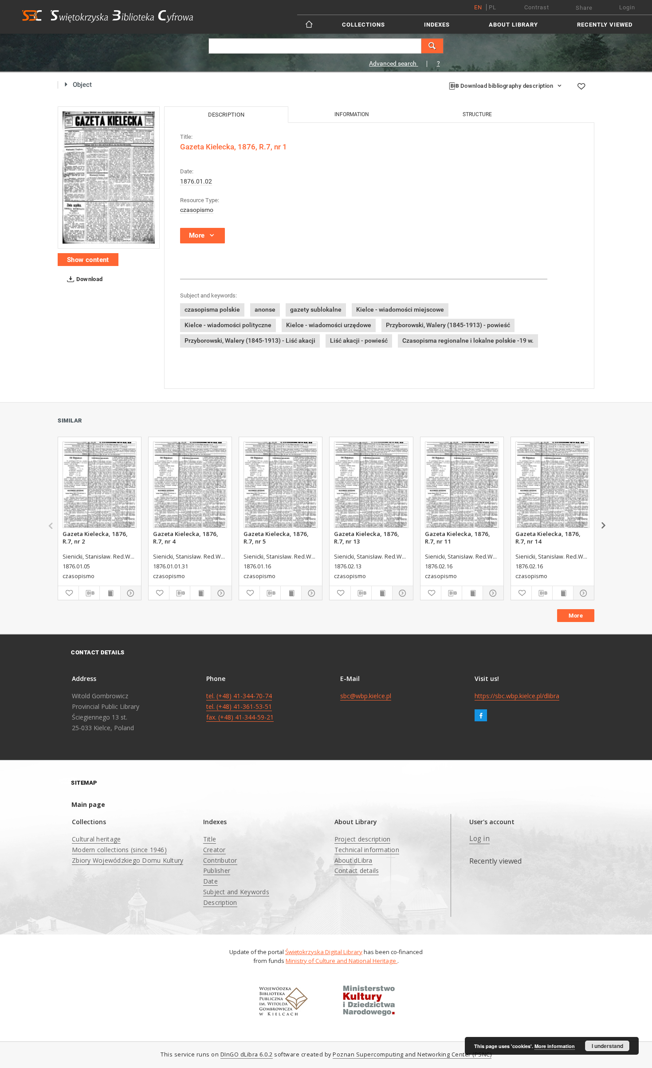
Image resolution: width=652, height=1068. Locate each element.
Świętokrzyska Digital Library (323, 952)
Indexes (437, 24)
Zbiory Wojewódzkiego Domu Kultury (127, 860)
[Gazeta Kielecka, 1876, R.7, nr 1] (109, 177)
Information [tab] (351, 114)
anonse (265, 309)
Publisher (216, 870)
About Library (513, 24)
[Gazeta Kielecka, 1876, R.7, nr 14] (552, 485)
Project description (362, 839)
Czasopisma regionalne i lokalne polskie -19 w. (468, 340)
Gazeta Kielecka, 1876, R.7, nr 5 (276, 537)
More (576, 615)
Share (584, 7)
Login (627, 7)
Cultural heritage (96, 839)
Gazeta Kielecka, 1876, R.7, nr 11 (457, 537)
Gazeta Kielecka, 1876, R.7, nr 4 (185, 537)
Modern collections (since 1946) (119, 849)
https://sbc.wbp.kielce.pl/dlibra (517, 696)
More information (554, 1046)
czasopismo (196, 209)
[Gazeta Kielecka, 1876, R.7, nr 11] (462, 485)
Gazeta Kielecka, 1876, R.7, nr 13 (366, 537)
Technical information (366, 849)
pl (492, 7)
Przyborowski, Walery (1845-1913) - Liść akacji (250, 340)
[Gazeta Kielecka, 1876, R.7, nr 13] (371, 485)
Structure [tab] (477, 114)
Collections (363, 24)
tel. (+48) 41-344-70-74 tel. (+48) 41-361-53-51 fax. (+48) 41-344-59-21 (240, 706)
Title (209, 839)
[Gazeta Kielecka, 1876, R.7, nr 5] (280, 485)
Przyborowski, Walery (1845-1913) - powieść (448, 325)
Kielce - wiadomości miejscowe (400, 309)
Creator (214, 849)
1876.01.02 (196, 181)
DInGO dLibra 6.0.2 (246, 1054)
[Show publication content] (110, 593)
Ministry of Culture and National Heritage (341, 961)
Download (89, 279)
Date (210, 881)
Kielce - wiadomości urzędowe (328, 325)
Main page (88, 804)
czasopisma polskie (212, 309)
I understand (607, 1046)
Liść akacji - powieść (359, 340)
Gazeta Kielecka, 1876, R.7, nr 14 (548, 537)
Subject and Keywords (236, 892)
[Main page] (309, 24)
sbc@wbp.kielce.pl (365, 696)
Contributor (220, 860)
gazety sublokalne (316, 309)
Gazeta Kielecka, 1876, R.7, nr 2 (95, 537)
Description (220, 902)
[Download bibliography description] (89, 593)
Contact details (356, 870)
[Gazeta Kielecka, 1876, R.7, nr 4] (190, 485)
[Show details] (129, 593)
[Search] (432, 46)
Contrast (536, 7)
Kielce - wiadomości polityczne (228, 325)
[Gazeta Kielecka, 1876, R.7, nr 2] (99, 485)
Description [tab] (226, 114)
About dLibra (353, 860)
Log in (479, 838)
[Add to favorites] (581, 86)
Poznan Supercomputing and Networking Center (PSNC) (412, 1054)
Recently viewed (604, 24)
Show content (88, 260)
